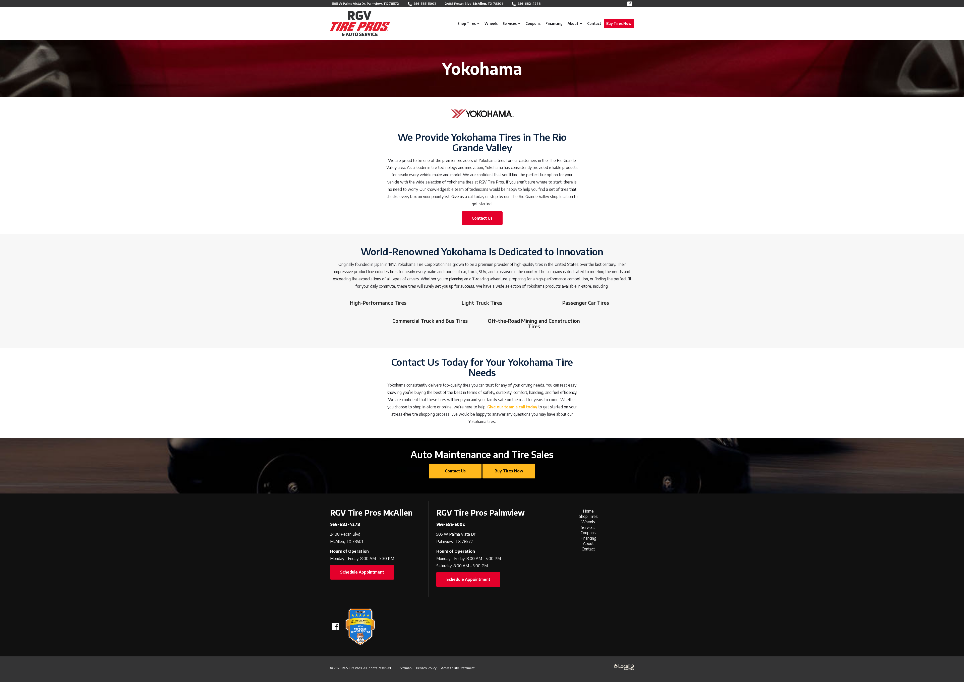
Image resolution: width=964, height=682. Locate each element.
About (588, 543)
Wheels (588, 521)
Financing (588, 538)
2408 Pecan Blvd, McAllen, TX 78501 (474, 4)
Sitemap (406, 668)
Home (588, 511)
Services (588, 527)
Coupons (588, 532)
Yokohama (482, 68)
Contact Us (482, 218)
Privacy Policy (426, 668)
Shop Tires (588, 516)
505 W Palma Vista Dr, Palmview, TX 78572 (365, 4)
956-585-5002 (424, 4)
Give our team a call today (512, 406)
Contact (588, 548)
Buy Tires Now (509, 470)
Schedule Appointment (362, 572)
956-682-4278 (529, 4)
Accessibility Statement (457, 668)
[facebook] (335, 626)
